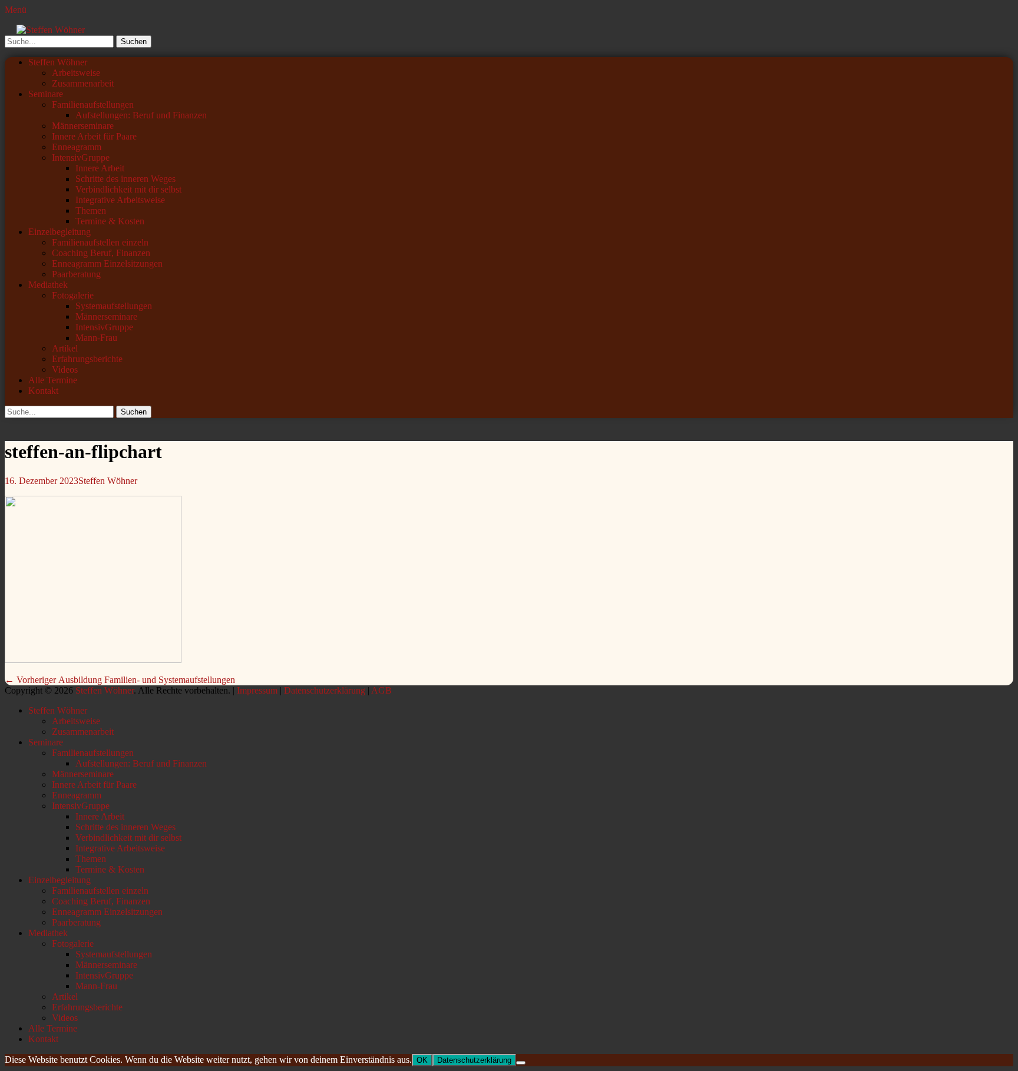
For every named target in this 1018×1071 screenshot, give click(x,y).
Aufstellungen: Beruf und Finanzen (141, 115)
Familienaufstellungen (93, 105)
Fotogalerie (73, 295)
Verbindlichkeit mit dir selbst (128, 189)
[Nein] (520, 1063)
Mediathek (48, 285)
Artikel (65, 348)
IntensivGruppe (81, 157)
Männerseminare (83, 126)
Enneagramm (76, 147)
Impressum (257, 690)
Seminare (45, 94)
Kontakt (43, 391)
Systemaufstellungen (113, 306)
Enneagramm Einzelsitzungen (107, 263)
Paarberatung (76, 274)
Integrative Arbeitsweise (120, 200)
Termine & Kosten (109, 221)
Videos (65, 369)
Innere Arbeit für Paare (94, 136)
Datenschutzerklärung (324, 690)
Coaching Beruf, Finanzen (101, 253)
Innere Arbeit (99, 168)
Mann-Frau (96, 338)
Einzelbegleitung (59, 232)
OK (422, 1060)
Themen (90, 210)
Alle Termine (52, 380)
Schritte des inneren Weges (125, 179)
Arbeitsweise (76, 73)
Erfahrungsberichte (87, 359)
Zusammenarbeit (83, 83)
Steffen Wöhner (57, 62)
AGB (381, 690)
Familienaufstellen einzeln (100, 242)
